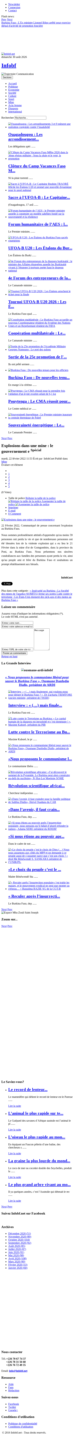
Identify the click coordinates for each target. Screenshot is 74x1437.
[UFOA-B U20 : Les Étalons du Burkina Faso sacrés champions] (40, 240)
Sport (11, 99)
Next (4, 438)
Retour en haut (9, 656)
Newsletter (14, 4)
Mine (11, 102)
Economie (13, 89)
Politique (13, 86)
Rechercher (7, 117)
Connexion (14, 7)
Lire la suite (14, 1105)
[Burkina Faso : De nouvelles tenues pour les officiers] (38, 370)
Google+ (13, 1410)
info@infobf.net (18, 1370)
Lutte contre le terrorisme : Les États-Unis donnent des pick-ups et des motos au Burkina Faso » (36, 597)
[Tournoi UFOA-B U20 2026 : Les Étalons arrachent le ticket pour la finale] (40, 294)
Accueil (12, 83)
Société (12, 92)
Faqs (10, 1387)
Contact (12, 10)
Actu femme (15, 105)
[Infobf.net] (8, 53)
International (15, 111)
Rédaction (13, 1390)
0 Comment (14, 513)
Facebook (13, 1403)
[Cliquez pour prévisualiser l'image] (28, 519)
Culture (12, 96)
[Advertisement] (37, 965)
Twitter (12, 1407)
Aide (11, 1384)
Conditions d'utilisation (20, 1426)
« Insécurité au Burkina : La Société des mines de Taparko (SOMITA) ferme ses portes (35, 592)
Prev (9, 438)
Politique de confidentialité (22, 1423)
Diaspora (13, 108)
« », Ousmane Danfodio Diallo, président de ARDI (37, 681)
